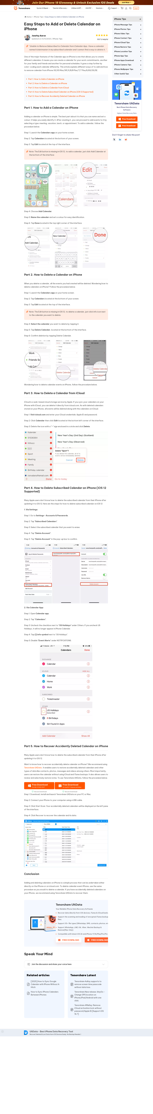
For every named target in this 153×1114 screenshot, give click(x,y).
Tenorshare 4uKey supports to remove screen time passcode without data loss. (87, 984)
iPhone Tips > (39, 17)
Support (114, 8)
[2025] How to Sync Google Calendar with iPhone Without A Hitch (45, 984)
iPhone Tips (57, 39)
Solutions (99, 8)
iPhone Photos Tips (122, 29)
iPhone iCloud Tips (122, 42)
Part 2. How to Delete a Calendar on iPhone (47, 83)
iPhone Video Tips (121, 34)
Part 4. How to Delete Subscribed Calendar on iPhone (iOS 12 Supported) (60, 92)
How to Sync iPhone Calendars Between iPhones (44, 993)
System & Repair (42, 8)
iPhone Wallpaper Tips (123, 69)
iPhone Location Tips (123, 51)
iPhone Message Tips (123, 25)
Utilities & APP (76, 8)
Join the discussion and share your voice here (52, 964)
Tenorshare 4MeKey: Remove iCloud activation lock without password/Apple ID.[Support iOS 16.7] (89, 1009)
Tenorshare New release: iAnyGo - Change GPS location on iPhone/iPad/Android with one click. (89, 996)
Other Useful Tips (121, 74)
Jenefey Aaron (39, 36)
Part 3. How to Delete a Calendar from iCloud (48, 87)
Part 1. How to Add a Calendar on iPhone (46, 79)
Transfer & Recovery (60, 8)
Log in (136, 8)
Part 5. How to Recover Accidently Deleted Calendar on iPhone (56, 96)
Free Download (70, 940)
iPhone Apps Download (124, 60)
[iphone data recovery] (42, 923)
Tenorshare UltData (33, 767)
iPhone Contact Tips (122, 38)
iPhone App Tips (121, 56)
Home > (30, 17)
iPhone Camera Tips (122, 65)
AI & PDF (88, 8)
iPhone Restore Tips (122, 47)
